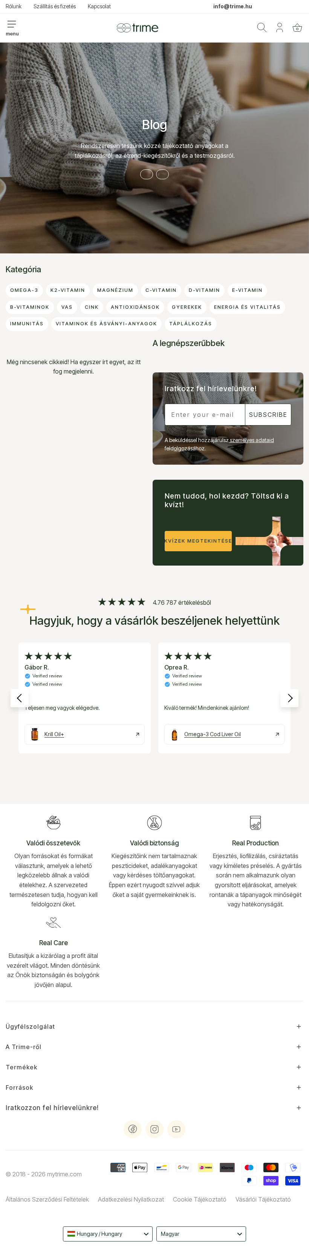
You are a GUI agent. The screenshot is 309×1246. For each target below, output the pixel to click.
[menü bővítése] (12, 24)
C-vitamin (161, 290)
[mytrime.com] (137, 27)
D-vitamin (204, 290)
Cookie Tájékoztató (199, 1199)
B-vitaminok (29, 307)
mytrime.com (64, 1174)
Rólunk (13, 6)
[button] (297, 27)
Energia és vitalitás (247, 307)
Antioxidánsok (135, 307)
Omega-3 (24, 290)
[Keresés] (262, 27)
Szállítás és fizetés (55, 6)
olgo (179, 448)
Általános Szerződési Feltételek (47, 1199)
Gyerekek (187, 307)
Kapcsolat (99, 6)
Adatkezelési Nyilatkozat (131, 1199)
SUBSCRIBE (268, 414)
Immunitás (27, 323)
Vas (67, 307)
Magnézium (115, 290)
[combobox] (108, 1233)
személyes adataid (251, 440)
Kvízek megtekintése (198, 541)
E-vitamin (247, 290)
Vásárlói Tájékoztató (263, 1199)
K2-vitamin (67, 290)
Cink (92, 307)
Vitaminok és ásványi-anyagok (106, 323)
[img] (121, 602)
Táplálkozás (190, 323)
